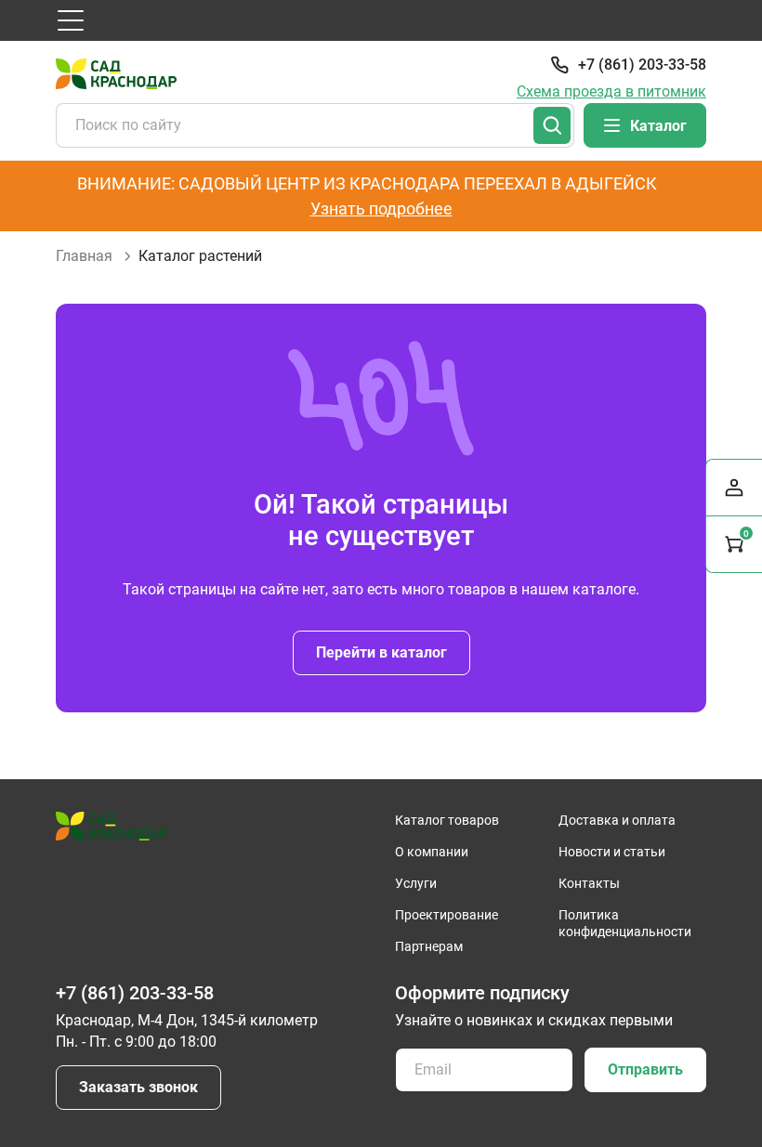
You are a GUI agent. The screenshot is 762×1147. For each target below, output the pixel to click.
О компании (431, 851)
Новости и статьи (611, 851)
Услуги (416, 883)
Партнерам (429, 946)
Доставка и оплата (617, 820)
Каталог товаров (447, 820)
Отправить (645, 1069)
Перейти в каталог (381, 652)
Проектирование (446, 914)
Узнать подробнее (381, 208)
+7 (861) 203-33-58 (642, 64)
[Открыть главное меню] (70, 20)
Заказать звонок (138, 1087)
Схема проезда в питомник (611, 91)
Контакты (589, 883)
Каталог (658, 126)
